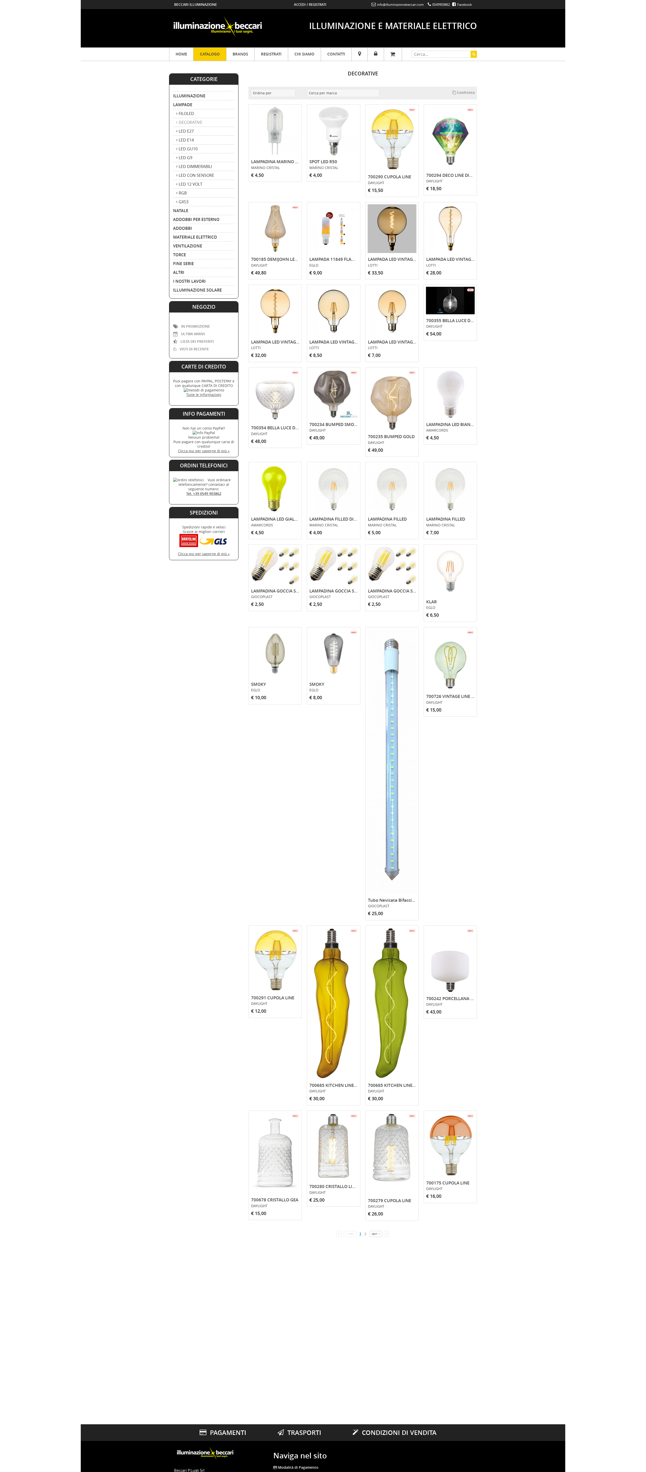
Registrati (317, 4)
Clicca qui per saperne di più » (204, 450)
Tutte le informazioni (203, 394)
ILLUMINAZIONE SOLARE (197, 290)
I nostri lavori (189, 281)
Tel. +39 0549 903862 (203, 493)
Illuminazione (189, 96)
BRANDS (240, 54)
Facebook (464, 4)
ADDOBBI (182, 228)
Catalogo (210, 54)
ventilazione (187, 246)
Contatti (336, 54)
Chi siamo (304, 54)
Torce (179, 255)
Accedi (300, 4)
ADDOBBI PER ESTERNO (196, 219)
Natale (180, 210)
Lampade (182, 104)
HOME (181, 54)
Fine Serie (183, 263)
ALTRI (178, 272)
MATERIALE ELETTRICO (195, 237)
